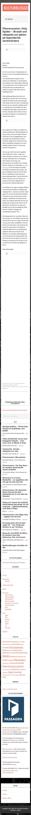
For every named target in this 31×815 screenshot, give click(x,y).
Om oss (4, 794)
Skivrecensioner (9, 605)
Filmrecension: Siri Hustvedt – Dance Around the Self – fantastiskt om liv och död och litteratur (14, 493)
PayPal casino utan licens (9, 757)
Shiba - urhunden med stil (9, 689)
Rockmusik (14, 663)
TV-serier (7, 627)
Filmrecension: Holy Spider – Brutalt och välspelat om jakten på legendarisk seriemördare (14, 34)
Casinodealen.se (9, 749)
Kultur (14, 652)
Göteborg (5, 650)
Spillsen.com (15, 740)
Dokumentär (9, 644)
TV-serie (13, 675)
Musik (4, 589)
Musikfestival (13, 656)
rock (9, 663)
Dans (6, 615)
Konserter (5, 652)
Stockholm (16, 669)
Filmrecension (20, 383)
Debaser (23, 641)
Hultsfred (10, 650)
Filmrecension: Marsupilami (13, 457)
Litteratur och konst (7, 585)
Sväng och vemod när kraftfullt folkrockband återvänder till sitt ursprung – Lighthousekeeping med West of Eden (15, 505)
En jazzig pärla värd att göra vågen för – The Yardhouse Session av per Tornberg (14, 525)
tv (10, 675)
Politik (4, 660)
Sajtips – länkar (6, 798)
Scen (10, 385)
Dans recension (9, 597)
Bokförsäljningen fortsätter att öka (14, 546)
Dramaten (16, 644)
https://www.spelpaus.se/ (10, 770)
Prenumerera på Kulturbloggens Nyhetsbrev (14, 410)
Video (17, 675)
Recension (5, 385)
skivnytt (20, 666)
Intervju (4, 575)
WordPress (13, 810)
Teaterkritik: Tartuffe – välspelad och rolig (11, 450)
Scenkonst (12, 666)
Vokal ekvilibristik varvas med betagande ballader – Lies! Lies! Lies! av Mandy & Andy (14, 440)
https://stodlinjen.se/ (8, 772)
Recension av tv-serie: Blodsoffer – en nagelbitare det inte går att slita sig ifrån (15, 479)
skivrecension (5, 669)
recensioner (5, 663)
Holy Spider (19, 386)
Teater (7, 623)
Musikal (7, 619)
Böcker (16, 642)
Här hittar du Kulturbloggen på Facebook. (13, 562)
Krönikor (7, 581)
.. (2, 571)
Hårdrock (15, 650)
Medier (26, 652)
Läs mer (21, 445)
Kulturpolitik (5, 579)
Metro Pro (14, 808)
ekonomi (22, 644)
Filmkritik (5, 647)
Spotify (10, 669)
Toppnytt (15, 385)
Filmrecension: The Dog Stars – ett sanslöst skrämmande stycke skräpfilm (15, 467)
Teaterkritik (8, 609)
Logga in (19, 810)
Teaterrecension (6, 675)
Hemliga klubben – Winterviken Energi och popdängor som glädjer (15, 428)
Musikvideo (20, 656)
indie (20, 650)
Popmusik (10, 660)
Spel (6, 607)
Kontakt (4, 790)
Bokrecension (9, 595)
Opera (7, 621)
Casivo (14, 764)
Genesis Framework (23, 808)
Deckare (4, 644)
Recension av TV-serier (11, 603)
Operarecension (9, 601)
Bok (3, 641)
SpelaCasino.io (6, 732)
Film (14, 383)
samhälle (21, 663)
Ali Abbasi (12, 386)
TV (6, 625)
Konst (11, 652)
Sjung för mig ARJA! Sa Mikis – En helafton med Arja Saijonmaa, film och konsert (15, 535)
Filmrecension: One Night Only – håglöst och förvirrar (15, 515)
